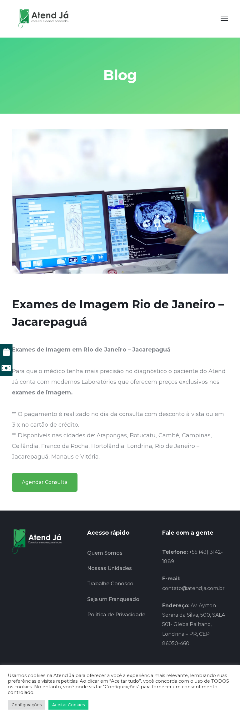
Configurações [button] (27, 704)
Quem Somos (104, 553)
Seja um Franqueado (113, 599)
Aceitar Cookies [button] (68, 704)
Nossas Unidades (109, 568)
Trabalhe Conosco (110, 584)
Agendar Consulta (45, 482)
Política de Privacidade (116, 615)
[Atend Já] (43, 18)
